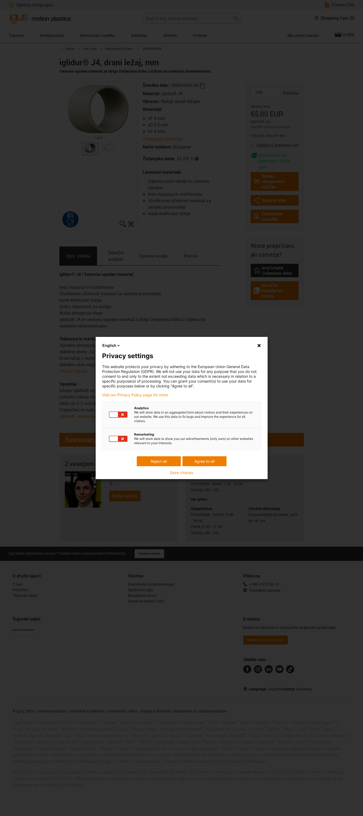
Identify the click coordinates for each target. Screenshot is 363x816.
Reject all (159, 461)
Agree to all (204, 461)
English (109, 345)
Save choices (181, 473)
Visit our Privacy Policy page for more (135, 395)
